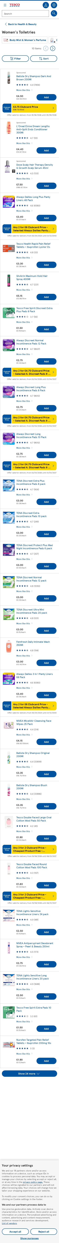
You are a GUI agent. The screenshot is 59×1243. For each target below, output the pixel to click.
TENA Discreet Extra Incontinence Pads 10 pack (31, 514)
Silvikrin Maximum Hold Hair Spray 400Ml (32, 277)
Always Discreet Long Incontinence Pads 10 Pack (31, 435)
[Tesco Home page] (14, 5)
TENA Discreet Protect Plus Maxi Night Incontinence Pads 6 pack (34, 546)
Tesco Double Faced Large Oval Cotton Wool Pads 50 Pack (33, 818)
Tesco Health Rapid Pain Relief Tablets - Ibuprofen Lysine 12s (33, 245)
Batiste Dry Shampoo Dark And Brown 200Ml (33, 77)
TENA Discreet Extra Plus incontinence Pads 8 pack (30, 482)
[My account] (46, 5)
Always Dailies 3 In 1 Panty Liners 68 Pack (34, 675)
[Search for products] (54, 13)
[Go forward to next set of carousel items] (52, 48)
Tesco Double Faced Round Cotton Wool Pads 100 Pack (31, 865)
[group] (24, 40)
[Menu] (5, 5)
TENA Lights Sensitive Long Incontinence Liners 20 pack (32, 976)
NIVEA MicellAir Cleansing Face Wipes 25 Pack (33, 722)
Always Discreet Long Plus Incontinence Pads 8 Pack (31, 388)
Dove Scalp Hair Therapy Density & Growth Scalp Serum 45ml (34, 166)
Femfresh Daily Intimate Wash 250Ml (33, 643)
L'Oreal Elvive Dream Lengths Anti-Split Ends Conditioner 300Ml (33, 129)
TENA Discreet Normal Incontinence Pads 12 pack (31, 578)
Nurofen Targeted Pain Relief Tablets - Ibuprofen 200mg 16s (33, 1041)
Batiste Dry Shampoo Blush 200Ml (31, 786)
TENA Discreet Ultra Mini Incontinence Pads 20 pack (31, 611)
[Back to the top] (31, 1084)
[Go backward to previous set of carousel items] (45, 48)
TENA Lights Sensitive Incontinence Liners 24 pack (32, 912)
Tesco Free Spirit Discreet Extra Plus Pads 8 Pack (34, 309)
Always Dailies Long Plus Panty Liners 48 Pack (33, 198)
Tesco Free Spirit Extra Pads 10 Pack (33, 1009)
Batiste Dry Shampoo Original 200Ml (33, 754)
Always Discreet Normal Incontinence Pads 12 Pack (31, 341)
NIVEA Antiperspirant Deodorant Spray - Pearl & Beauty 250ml (34, 944)
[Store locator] (54, 5)
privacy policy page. (33, 1182)
